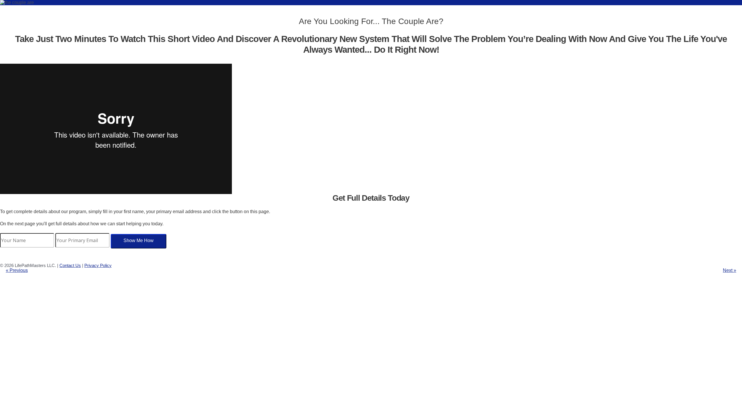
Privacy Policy (98, 265)
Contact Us (70, 265)
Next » (729, 270)
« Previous (17, 270)
